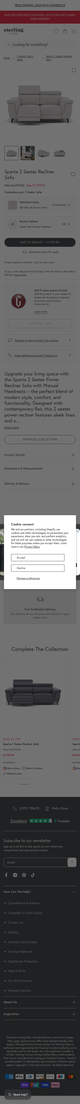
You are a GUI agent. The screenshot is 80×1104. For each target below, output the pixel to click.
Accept (21, 557)
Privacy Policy (32, 546)
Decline (21, 568)
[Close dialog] (77, 531)
